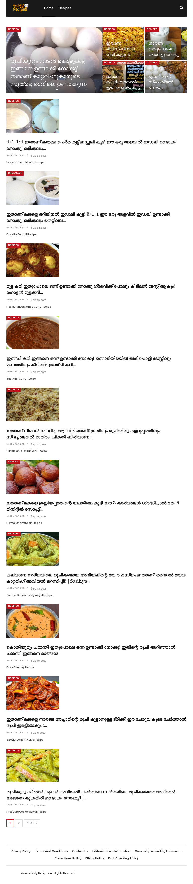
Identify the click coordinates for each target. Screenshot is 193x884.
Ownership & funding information (158, 851)
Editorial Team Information (111, 851)
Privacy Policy (21, 851)
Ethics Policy (94, 858)
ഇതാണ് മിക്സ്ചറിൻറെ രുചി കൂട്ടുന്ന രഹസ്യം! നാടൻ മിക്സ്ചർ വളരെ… (123, 54)
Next (31, 823)
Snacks (13, 462)
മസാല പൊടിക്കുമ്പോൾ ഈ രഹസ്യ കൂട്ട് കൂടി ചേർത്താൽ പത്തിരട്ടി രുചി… (123, 87)
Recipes (65, 8)
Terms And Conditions (51, 851)
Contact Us (80, 851)
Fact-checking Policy (123, 858)
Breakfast (15, 173)
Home (48, 8)
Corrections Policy (68, 858)
